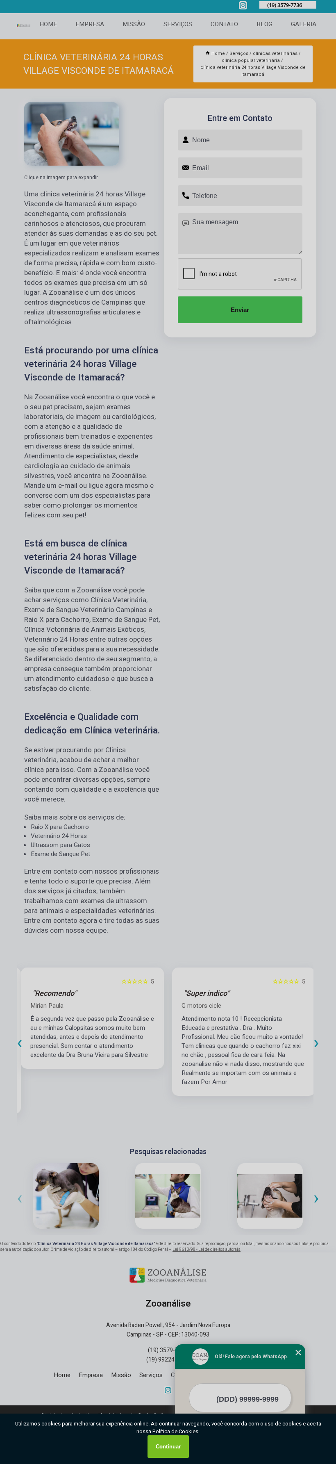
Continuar (168, 1447)
